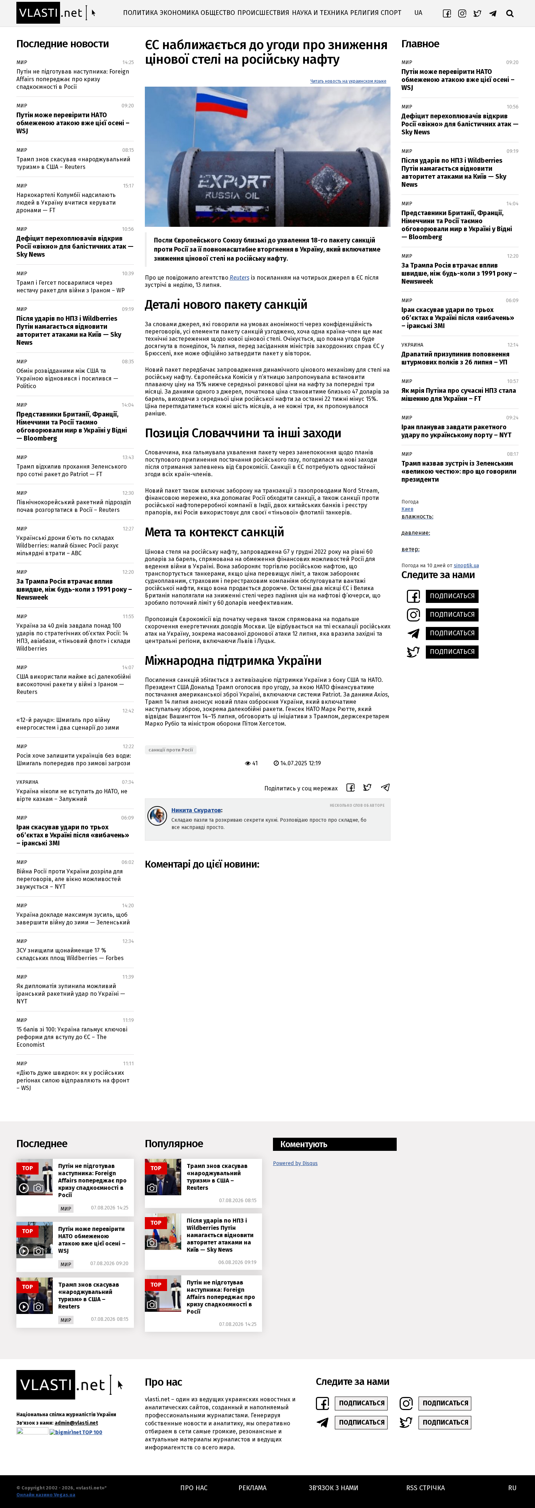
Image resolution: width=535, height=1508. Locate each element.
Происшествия (263, 13)
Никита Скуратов (196, 810)
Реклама (252, 1488)
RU (512, 1488)
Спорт (391, 13)
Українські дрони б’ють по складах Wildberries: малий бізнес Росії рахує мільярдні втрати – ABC (67, 545)
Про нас (193, 1488)
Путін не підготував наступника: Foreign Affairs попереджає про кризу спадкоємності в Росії (72, 79)
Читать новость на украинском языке (348, 81)
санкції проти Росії (170, 750)
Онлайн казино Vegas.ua (45, 1494)
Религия (364, 13)
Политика (140, 13)
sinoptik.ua (466, 565)
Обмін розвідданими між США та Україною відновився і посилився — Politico (67, 378)
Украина (27, 782)
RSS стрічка (425, 1488)
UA (418, 13)
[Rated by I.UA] (32, 1432)
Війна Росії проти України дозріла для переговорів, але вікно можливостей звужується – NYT (69, 879)
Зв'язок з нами (333, 1488)
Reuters (239, 277)
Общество (218, 13)
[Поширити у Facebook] (350, 788)
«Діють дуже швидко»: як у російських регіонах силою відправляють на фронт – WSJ (72, 1080)
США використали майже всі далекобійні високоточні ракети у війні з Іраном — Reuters (73, 684)
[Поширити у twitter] (367, 788)
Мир (21, 62)
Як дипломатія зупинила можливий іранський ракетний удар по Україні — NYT (70, 994)
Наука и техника (320, 13)
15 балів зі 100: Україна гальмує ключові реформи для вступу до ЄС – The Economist (71, 1037)
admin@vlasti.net (76, 1423)
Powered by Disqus (295, 1163)
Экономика (179, 13)
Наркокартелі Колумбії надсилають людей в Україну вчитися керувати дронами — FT (66, 203)
